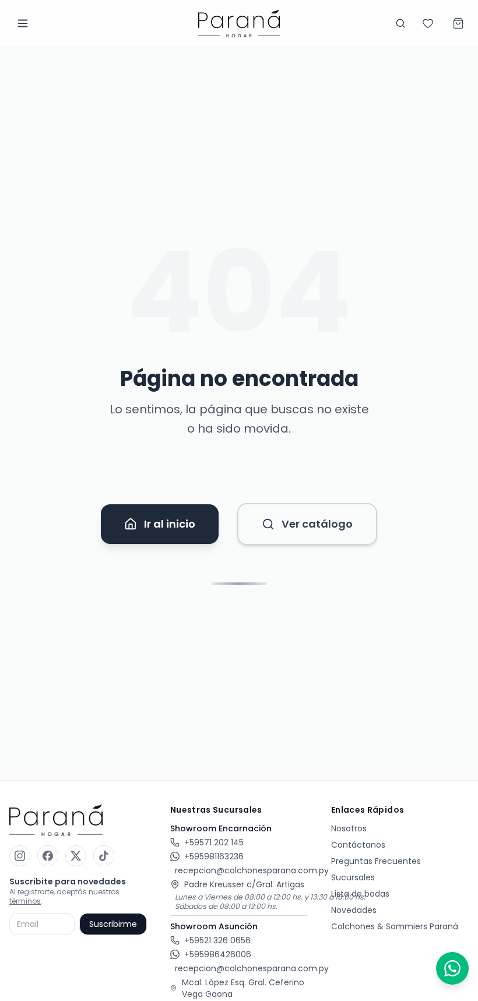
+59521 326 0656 (217, 940)
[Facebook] (47, 855)
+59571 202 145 (214, 842)
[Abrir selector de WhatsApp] (452, 968)
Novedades (354, 910)
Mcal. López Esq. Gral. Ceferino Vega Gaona (243, 988)
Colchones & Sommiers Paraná (394, 926)
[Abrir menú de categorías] (22, 23)
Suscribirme (113, 924)
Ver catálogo (317, 524)
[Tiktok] (103, 855)
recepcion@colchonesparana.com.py (252, 870)
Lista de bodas (360, 894)
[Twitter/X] (75, 855)
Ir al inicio (169, 524)
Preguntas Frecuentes (376, 861)
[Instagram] (19, 855)
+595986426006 (217, 954)
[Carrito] (458, 23)
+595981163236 (214, 856)
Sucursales (353, 877)
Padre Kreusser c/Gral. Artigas (244, 884)
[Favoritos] (427, 23)
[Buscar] (400, 23)
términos (25, 901)
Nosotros (349, 828)
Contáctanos (358, 845)
